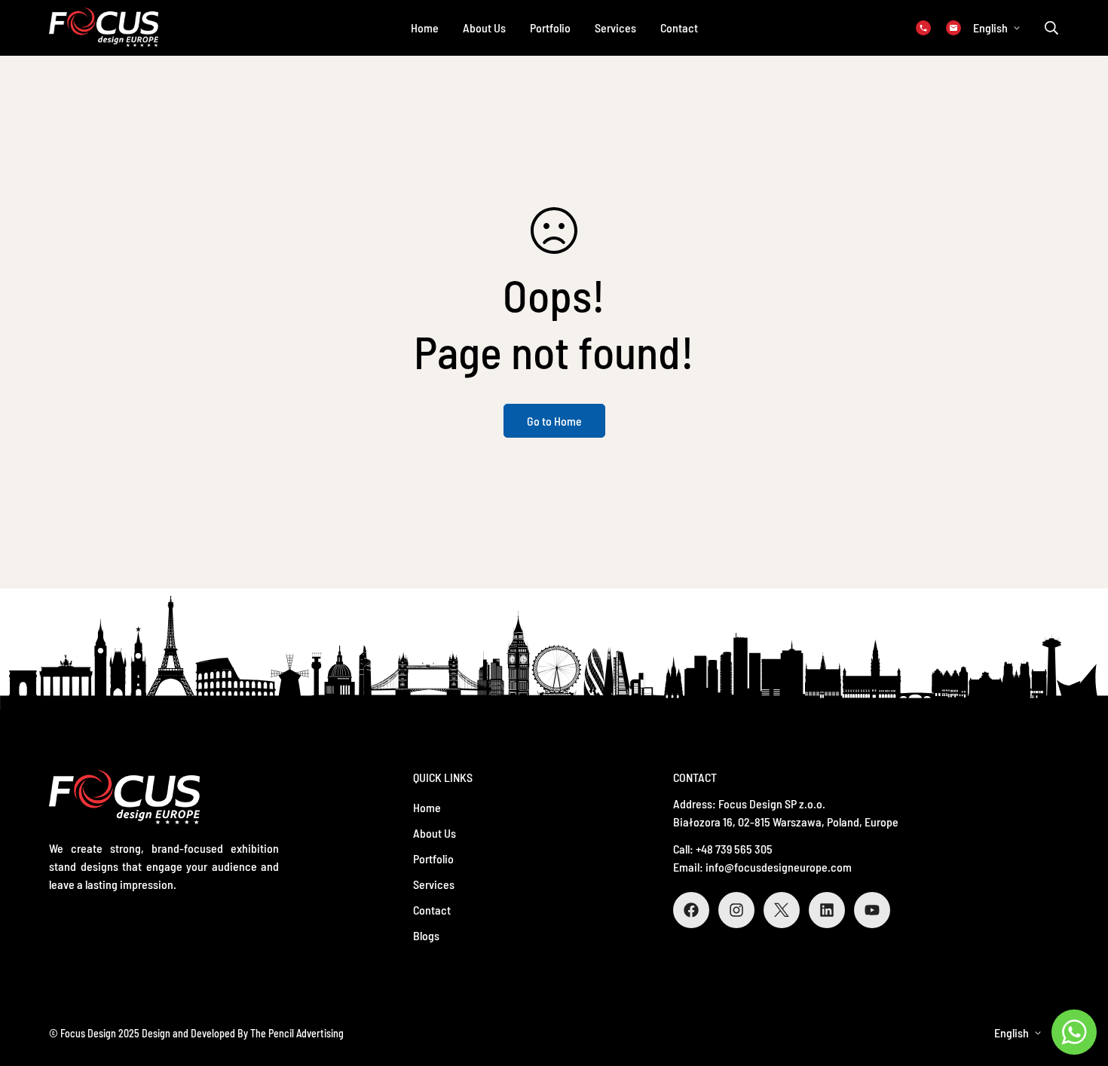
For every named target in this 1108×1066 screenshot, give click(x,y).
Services (615, 27)
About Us (484, 27)
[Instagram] (736, 910)
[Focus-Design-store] (103, 28)
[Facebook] (691, 910)
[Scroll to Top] (1078, 984)
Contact (679, 27)
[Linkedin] (827, 910)
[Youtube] (872, 910)
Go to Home (554, 421)
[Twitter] (782, 910)
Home (425, 27)
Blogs (426, 935)
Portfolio (550, 27)
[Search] (1051, 27)
